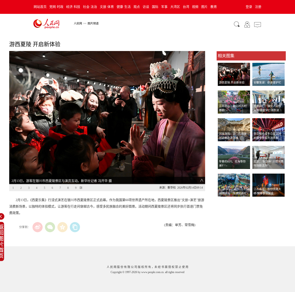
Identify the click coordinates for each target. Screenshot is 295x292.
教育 (213, 7)
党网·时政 (56, 7)
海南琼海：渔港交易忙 (233, 193)
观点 (136, 7)
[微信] (50, 227)
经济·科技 (73, 7)
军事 (164, 7)
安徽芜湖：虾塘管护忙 (267, 82)
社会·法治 (90, 7)
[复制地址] (75, 227)
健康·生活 (124, 7)
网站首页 (40, 7)
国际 (155, 7)
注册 (258, 7)
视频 (195, 7)
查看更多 (223, 201)
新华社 (172, 187)
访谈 (146, 7)
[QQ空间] (62, 227)
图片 (204, 7)
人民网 (78, 23)
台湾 (186, 7)
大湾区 (175, 7)
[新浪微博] (37, 227)
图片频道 (93, 23)
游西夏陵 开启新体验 (232, 82)
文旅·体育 (107, 7)
